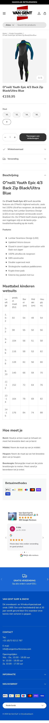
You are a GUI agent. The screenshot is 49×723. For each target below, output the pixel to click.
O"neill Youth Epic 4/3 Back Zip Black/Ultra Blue (19, 35)
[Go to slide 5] (26, 552)
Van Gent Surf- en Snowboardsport (20, 714)
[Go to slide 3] (22, 552)
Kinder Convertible (15, 33)
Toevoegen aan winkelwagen (32, 137)
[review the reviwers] (11, 536)
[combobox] (24, 25)
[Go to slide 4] (24, 552)
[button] (45, 13)
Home (5, 33)
